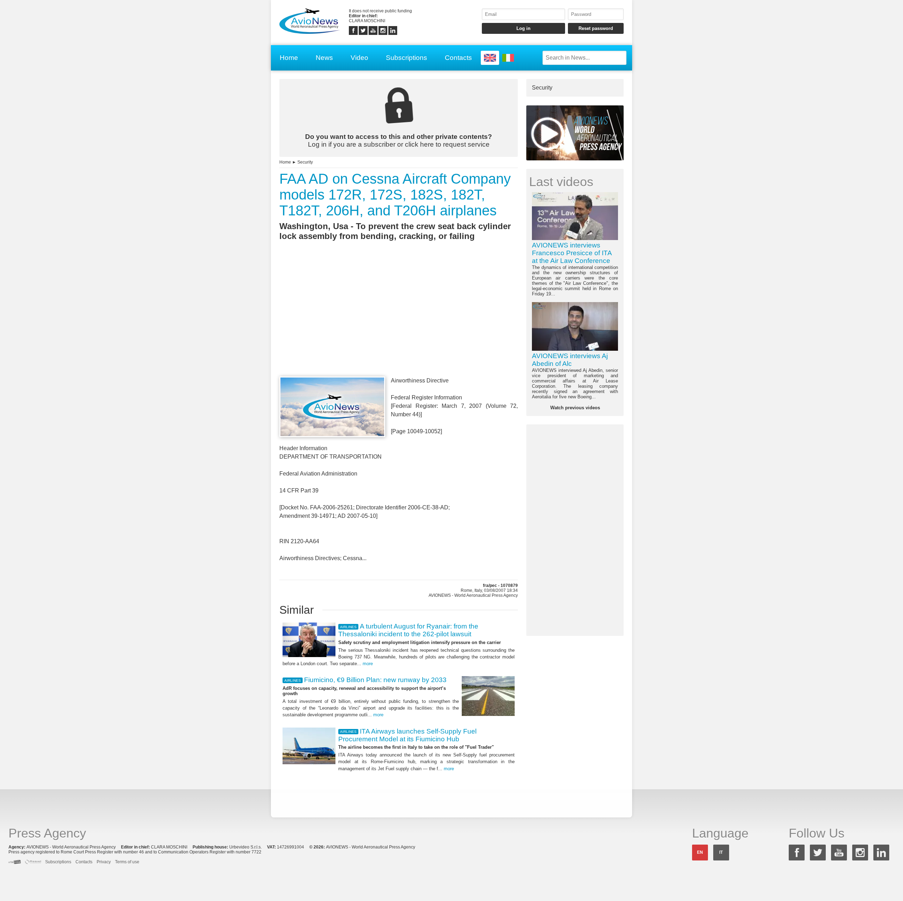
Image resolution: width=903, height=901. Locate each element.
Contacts (458, 57)
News (324, 57)
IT (721, 852)
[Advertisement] (398, 321)
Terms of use (127, 861)
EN (700, 852)
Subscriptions (406, 57)
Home (289, 57)
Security (305, 162)
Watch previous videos (575, 407)
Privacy (104, 861)
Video (359, 57)
